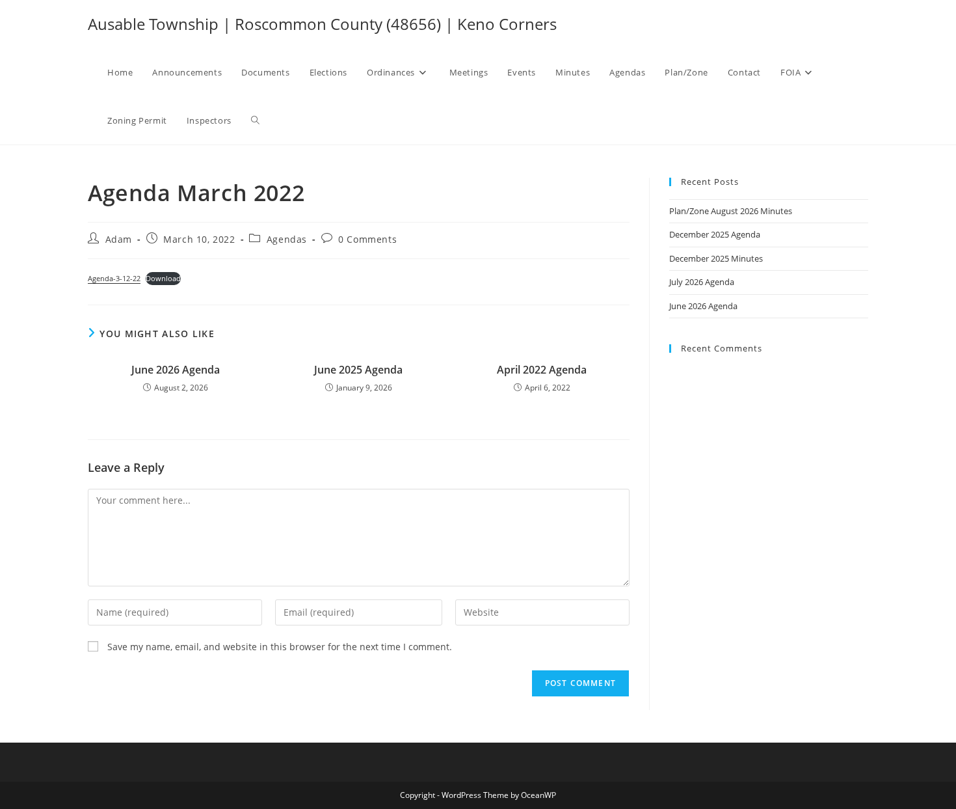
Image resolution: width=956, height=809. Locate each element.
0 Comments (367, 239)
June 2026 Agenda (175, 370)
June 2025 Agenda (358, 370)
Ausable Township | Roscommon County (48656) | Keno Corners (322, 23)
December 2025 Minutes (716, 258)
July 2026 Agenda (701, 282)
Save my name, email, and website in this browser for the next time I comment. (279, 646)
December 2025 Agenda (714, 234)
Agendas (287, 239)
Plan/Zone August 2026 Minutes (730, 211)
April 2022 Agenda (542, 370)
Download (163, 278)
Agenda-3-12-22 (114, 278)
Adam (118, 239)
